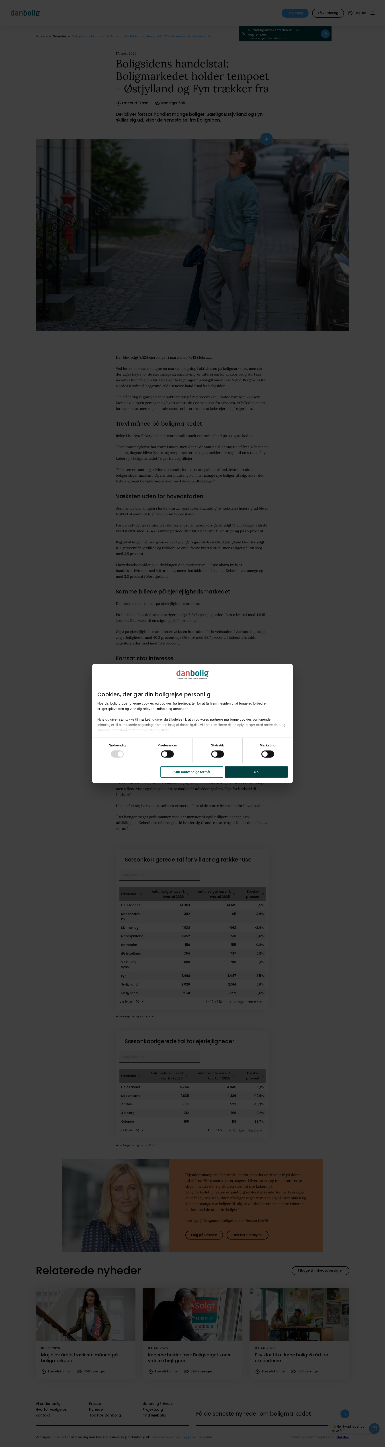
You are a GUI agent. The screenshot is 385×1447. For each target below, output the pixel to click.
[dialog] (192, 723)
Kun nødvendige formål (192, 772)
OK (256, 772)
